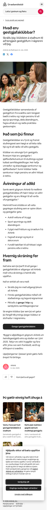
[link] (4, 54)
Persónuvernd (8, 504)
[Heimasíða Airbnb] (5, 4)
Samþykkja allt (23, 482)
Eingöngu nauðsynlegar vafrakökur (23, 488)
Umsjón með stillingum (24, 494)
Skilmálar (19, 504)
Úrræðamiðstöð (15, 4)
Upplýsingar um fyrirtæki (12, 506)
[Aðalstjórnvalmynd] (41, 4)
